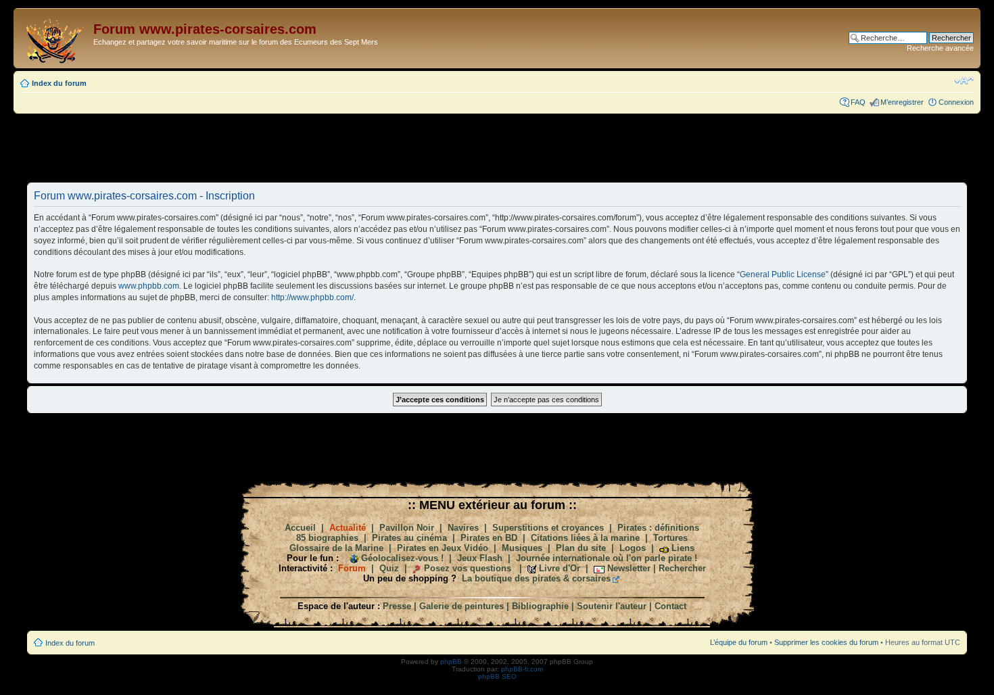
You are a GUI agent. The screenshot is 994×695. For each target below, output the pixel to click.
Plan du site (581, 548)
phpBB (451, 661)
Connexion (956, 102)
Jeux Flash (479, 558)
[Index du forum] (55, 38)
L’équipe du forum (738, 642)
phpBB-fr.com (522, 669)
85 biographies (327, 538)
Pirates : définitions (658, 528)
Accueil (300, 528)
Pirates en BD (488, 538)
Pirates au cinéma (409, 538)
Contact (670, 606)
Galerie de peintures (461, 606)
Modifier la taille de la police (964, 80)
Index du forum (59, 83)
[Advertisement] (497, 147)
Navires (463, 528)
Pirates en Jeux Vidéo (442, 548)
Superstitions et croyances (548, 528)
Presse (397, 606)
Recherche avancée (940, 48)
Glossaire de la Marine (336, 548)
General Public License (783, 274)
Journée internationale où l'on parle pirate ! (606, 558)
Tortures (670, 538)
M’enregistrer (902, 102)
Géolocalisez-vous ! (402, 558)
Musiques (522, 548)
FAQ (858, 102)
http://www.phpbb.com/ (312, 297)
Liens (682, 548)
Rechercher (682, 568)
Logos (632, 548)
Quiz (389, 568)
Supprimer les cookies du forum (826, 642)
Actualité (347, 528)
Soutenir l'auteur (611, 606)
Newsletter (628, 568)
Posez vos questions (467, 568)
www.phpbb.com (148, 286)
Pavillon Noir (406, 528)
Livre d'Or (559, 568)
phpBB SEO (497, 676)
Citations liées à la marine (585, 538)
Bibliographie (540, 606)
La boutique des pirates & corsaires (536, 578)
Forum (352, 568)
